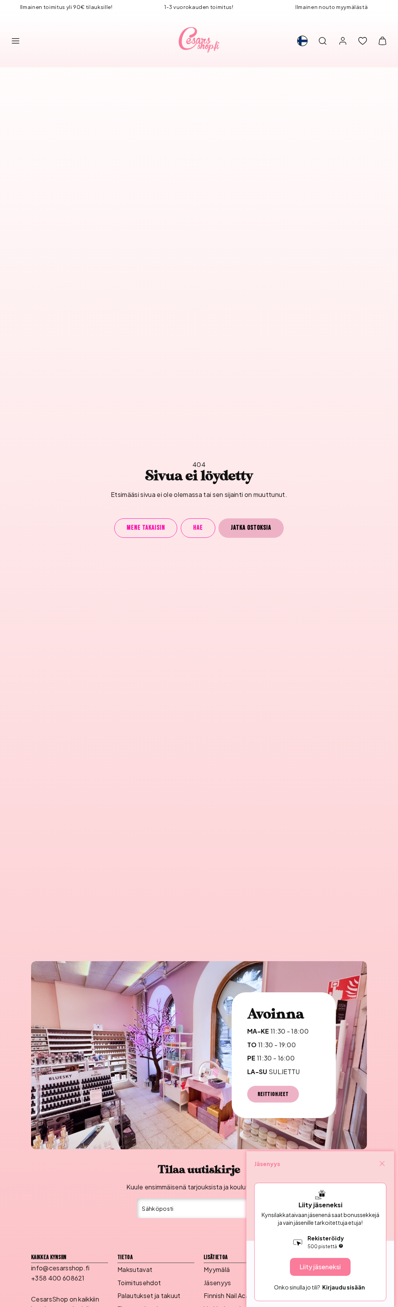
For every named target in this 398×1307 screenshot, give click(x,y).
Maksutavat (134, 1269)
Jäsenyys (217, 1283)
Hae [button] (198, 528)
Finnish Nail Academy (235, 1295)
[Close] (382, 1163)
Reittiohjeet (273, 1094)
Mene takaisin (146, 528)
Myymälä (217, 1269)
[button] (15, 41)
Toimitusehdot (139, 1283)
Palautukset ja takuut (149, 1295)
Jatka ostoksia (251, 528)
